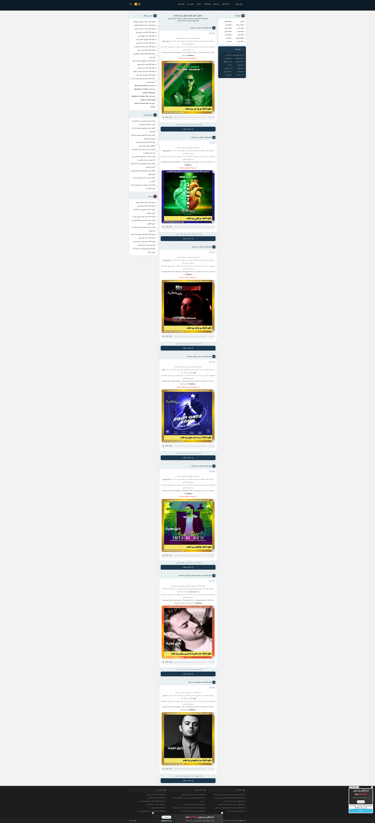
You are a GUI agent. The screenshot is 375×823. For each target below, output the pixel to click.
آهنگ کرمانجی (239, 38)
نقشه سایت (181, 4)
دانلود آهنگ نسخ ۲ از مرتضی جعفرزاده (144, 22)
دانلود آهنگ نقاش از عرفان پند (157, 808)
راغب (229, 65)
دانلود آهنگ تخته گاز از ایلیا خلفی (145, 43)
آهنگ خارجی (227, 28)
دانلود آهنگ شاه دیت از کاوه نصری (156, 805)
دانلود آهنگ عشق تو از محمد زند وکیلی (144, 71)
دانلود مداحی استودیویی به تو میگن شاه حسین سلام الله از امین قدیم (143, 123)
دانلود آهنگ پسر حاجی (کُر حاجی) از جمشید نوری (231, 805)
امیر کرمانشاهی (239, 58)
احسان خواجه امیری (238, 55)
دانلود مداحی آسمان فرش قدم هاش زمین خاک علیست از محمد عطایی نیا (143, 158)
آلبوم (242, 22)
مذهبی (229, 41)
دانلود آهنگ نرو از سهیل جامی (146, 36)
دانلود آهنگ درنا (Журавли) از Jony (144, 25)
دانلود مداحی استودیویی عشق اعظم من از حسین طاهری (143, 222)
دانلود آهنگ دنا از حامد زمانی (146, 238)
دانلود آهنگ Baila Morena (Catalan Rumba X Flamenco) (144, 91)
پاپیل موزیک (238, 4)
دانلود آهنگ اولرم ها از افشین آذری (145, 39)
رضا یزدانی (240, 72)
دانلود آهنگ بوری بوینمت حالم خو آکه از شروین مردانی (144, 250)
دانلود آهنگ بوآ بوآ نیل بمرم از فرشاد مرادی (143, 234)
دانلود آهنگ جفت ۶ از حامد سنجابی (144, 29)
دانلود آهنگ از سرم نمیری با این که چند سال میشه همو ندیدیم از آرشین (144, 243)
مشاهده (361, 811)
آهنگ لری (228, 38)
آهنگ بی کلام (239, 25)
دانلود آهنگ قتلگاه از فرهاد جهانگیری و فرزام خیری (144, 55)
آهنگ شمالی (227, 32)
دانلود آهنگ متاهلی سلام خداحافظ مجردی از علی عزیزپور (229, 798)
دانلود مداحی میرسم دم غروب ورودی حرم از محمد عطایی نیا (142, 187)
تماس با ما (191, 4)
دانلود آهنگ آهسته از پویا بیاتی (146, 206)
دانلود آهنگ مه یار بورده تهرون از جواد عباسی (192, 795)
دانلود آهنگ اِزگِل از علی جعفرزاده (235, 811)
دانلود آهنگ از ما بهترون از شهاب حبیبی (143, 61)
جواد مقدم (228, 58)
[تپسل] (153, 813)
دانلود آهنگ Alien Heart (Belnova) (145, 86)
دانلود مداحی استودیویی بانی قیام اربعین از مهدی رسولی (143, 172)
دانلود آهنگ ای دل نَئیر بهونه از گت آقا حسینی (192, 811)
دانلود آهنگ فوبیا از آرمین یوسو (146, 64)
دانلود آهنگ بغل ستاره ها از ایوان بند (144, 47)
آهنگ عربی (240, 35)
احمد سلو (228, 55)
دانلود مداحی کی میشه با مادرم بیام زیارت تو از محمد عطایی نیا (143, 151)
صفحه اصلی (225, 4)
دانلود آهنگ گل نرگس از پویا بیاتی (145, 32)
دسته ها (216, 4)
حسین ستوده (239, 62)
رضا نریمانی (228, 68)
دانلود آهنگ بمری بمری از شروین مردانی (144, 217)
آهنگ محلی (240, 41)
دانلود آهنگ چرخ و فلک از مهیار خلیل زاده (193, 805)
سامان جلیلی (227, 72)
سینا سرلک (228, 75)
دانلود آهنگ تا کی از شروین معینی (145, 202)
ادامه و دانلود (187, 129)
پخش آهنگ (207, 4)
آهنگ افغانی (227, 22)
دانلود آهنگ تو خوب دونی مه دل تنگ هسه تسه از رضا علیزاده (188, 808)
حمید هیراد (240, 65)
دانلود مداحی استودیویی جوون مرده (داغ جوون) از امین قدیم (143, 137)
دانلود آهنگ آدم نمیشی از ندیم (146, 50)
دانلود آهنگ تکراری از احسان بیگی (145, 75)
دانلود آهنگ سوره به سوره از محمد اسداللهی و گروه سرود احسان (145, 144)
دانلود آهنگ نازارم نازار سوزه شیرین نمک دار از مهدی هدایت (143, 80)
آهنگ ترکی (228, 25)
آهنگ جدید (240, 28)
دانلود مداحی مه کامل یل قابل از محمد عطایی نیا (144, 179)
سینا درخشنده (239, 75)
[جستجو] (130, 4)
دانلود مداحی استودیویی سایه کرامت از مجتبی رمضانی (144, 211)
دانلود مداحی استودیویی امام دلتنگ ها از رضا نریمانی (143, 229)
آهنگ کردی (228, 35)
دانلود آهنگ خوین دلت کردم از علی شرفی (233, 801)
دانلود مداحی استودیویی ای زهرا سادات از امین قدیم (143, 130)
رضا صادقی (240, 68)
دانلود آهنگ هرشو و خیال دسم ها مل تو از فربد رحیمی (151, 811)
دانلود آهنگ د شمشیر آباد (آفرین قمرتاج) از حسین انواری (229, 808)
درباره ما (199, 4)
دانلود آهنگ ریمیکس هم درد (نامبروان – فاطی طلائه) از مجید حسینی (188, 799)
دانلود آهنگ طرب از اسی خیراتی (146, 68)
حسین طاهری (227, 62)
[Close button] (222, 813)
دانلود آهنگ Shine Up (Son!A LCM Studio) (145, 105)
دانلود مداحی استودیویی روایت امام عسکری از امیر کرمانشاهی (142, 165)
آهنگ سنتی (240, 32)
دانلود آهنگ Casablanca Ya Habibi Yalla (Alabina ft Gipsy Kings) (143, 98)
